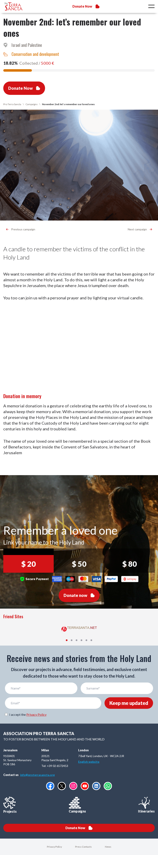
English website (88, 761)
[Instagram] (73, 786)
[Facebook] (50, 786)
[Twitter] (62, 786)
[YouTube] (85, 786)
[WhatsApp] (108, 786)
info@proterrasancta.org (37, 775)
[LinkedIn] (96, 786)
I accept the (27, 714)
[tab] (66, 640)
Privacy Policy (36, 714)
